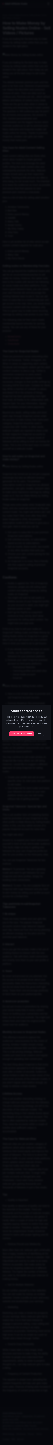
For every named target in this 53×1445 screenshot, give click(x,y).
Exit (39, 734)
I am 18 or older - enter (21, 734)
